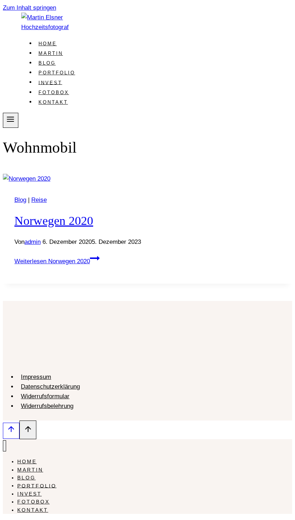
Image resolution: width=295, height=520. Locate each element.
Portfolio (56, 72)
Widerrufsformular (45, 396)
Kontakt (53, 102)
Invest (50, 82)
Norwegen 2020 (53, 220)
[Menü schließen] (4, 445)
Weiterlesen (52, 261)
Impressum (36, 376)
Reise (39, 199)
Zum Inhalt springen (29, 7)
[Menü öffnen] (10, 120)
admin (32, 241)
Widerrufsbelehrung (47, 406)
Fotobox (53, 92)
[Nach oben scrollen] (11, 430)
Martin (50, 53)
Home (47, 43)
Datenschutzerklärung (50, 386)
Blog (47, 63)
